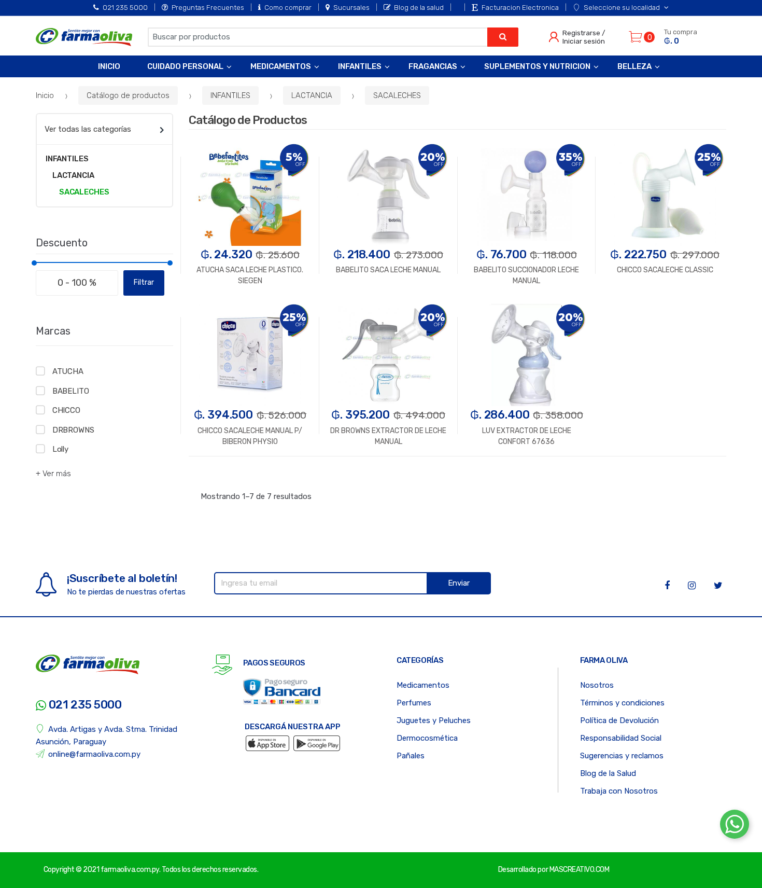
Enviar (459, 583)
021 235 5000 (125, 7)
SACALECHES (397, 95)
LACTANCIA (311, 95)
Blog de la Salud (608, 773)
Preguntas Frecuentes (208, 7)
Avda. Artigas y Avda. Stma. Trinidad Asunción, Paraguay (106, 735)
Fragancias (432, 66)
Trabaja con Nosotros (619, 791)
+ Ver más (53, 473)
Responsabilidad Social (620, 738)
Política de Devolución (619, 720)
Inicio (109, 66)
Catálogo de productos (128, 95)
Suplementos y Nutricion (537, 66)
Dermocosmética (427, 738)
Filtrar (144, 282)
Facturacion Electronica (520, 7)
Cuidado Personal (185, 66)
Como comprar (288, 7)
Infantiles (360, 66)
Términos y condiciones (622, 702)
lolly (60, 449)
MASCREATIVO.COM (579, 869)
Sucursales (351, 7)
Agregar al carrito (665, 338)
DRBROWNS (73, 430)
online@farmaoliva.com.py (94, 754)
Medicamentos (280, 66)
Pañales (411, 755)
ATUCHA (67, 371)
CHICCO (66, 410)
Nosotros (597, 685)
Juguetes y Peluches (434, 720)
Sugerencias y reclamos (622, 755)
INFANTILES (230, 95)
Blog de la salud (419, 7)
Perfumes (414, 702)
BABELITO (70, 391)
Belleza (634, 66)
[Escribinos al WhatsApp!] (734, 826)
